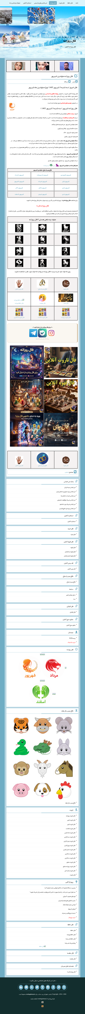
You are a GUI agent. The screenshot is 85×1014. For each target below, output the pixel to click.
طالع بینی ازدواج (71, 581)
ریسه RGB (72, 638)
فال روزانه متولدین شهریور (62, 76)
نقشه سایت (33, 998)
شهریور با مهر (66, 187)
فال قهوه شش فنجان (69, 555)
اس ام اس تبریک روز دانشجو (67, 504)
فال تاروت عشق (71, 862)
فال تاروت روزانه (70, 815)
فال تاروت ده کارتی (70, 857)
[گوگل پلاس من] (32, 987)
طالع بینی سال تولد (70, 802)
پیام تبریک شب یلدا (70, 942)
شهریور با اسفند (19, 194)
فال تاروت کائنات (70, 828)
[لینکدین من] (21, 987)
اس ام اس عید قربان (69, 487)
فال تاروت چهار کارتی (69, 841)
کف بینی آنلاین (71, 568)
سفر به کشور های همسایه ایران (66, 900)
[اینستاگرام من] (48, 987)
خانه (77, 2)
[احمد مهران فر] (66, 66)
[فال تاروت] (61, 362)
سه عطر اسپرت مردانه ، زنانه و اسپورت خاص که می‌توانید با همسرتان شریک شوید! (52, 892)
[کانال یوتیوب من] (26, 987)
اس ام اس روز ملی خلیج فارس (67, 508)
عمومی (67, 472)
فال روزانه (53, 2)
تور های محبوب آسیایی (69, 896)
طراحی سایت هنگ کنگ (69, 904)
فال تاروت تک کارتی (69, 832)
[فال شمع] (27, 396)
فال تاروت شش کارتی (69, 849)
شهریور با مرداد (42, 181)
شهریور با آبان (42, 187)
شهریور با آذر (19, 187)
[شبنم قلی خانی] (18, 66)
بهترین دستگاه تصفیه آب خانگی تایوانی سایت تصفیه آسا (60, 887)
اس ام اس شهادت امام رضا (68, 495)
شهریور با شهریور (19, 181)
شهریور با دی (65, 194)
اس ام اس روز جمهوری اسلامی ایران (65, 491)
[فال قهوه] (61, 396)
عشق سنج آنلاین (70, 625)
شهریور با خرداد (19, 175)
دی (54, 165)
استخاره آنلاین (27, 2)
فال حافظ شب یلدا (70, 938)
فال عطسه (72, 958)
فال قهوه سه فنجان (70, 551)
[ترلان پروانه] (42, 66)
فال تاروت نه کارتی (70, 853)
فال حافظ (70, 2)
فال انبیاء (72, 534)
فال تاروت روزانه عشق (69, 866)
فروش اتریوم (71, 908)
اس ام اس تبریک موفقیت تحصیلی (66, 499)
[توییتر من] (37, 987)
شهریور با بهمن (42, 194)
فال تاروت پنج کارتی (69, 845)
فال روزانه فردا (71, 971)
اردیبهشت (46, 165)
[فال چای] (61, 430)
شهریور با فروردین (66, 175)
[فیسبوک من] (53, 987)
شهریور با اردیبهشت (42, 175)
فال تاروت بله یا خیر (69, 870)
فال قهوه (73, 547)
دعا (74, 599)
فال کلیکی (72, 612)
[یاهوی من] (64, 987)
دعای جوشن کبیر (70, 594)
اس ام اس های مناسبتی (40, 2)
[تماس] (42, 987)
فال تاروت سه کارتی (69, 836)
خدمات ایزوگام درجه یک (68, 913)
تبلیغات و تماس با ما (14, 2)
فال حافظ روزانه (19, 303)
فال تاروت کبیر (71, 820)
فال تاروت (61, 2)
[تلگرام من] (59, 987)
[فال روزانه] (27, 362)
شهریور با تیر (65, 181)
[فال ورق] (27, 430)
